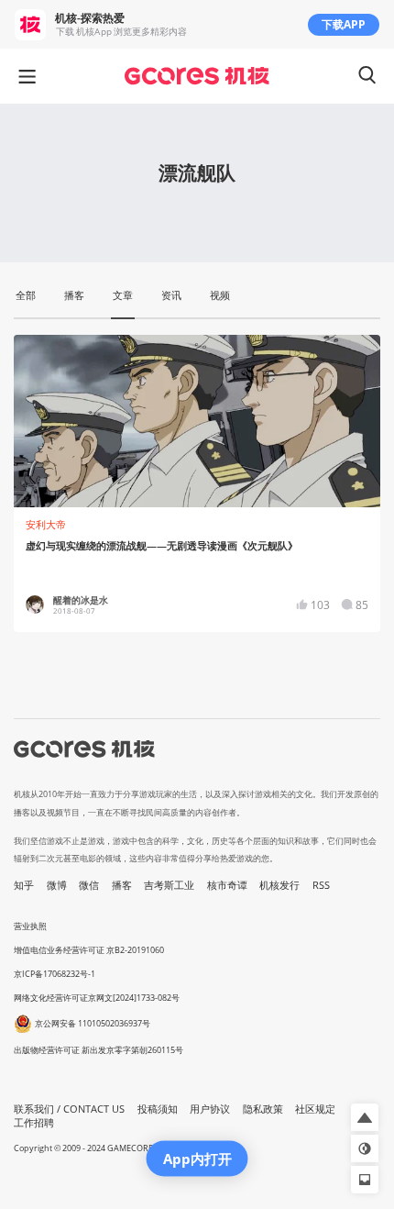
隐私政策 (263, 1109)
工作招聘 (34, 1122)
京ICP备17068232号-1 (54, 974)
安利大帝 (46, 524)
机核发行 (279, 885)
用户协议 (210, 1109)
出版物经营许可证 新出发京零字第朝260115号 (98, 1050)
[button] (364, 1117)
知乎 (24, 885)
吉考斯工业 (169, 885)
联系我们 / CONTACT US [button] (69, 1109)
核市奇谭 (227, 885)
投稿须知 (157, 1109)
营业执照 (30, 926)
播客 (122, 885)
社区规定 (315, 1109)
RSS (321, 885)
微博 (57, 885)
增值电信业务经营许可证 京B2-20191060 (89, 950)
